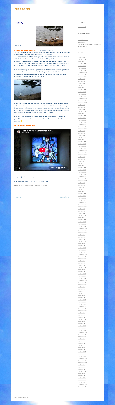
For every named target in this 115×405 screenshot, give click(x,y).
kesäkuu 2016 (81, 321)
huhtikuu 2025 (82, 92)
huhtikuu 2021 (82, 196)
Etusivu (16, 15)
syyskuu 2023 (81, 133)
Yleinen (34, 185)
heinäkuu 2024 (82, 111)
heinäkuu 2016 (82, 319)
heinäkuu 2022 (82, 163)
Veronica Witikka (82, 27)
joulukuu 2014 (82, 360)
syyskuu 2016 (81, 315)
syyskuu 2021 (81, 185)
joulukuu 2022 (82, 152)
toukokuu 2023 (82, 142)
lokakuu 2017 (81, 287)
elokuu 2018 (81, 265)
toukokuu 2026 (82, 64)
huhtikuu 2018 (82, 274)
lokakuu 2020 (81, 209)
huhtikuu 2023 (82, 144)
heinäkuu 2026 (82, 59)
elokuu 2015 (81, 343)
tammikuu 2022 (82, 176)
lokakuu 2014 (81, 365)
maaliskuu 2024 (82, 120)
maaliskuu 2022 (82, 172)
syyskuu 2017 (81, 289)
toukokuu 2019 (82, 246)
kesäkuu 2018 (81, 269)
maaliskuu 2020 (82, 224)
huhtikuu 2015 (82, 352)
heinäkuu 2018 (82, 267)
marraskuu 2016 (82, 310)
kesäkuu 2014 (81, 373)
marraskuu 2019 (82, 233)
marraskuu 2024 (82, 103)
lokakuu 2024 (81, 105)
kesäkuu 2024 (81, 113)
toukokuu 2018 (82, 271)
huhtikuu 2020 (82, 222)
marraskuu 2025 (82, 77)
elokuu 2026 (81, 57)
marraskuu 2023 (82, 129)
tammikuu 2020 (82, 228)
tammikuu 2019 (82, 254)
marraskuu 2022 (82, 155)
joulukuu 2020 (82, 204)
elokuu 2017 (81, 291)
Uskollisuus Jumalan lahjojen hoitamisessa (89, 44)
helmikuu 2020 (82, 226)
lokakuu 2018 (81, 261)
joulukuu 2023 (82, 126)
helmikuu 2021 (82, 200)
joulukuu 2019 (82, 230)
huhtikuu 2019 (82, 248)
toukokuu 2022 (82, 168)
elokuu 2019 (81, 239)
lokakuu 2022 (81, 157)
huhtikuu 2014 (82, 378)
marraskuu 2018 (82, 258)
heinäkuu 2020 (82, 215)
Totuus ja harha (82, 46)
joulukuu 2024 (82, 100)
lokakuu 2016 (81, 313)
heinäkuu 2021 (82, 189)
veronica (45, 185)
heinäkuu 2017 (82, 293)
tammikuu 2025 (82, 98)
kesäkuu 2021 (81, 191)
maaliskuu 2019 (82, 250)
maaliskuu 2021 (82, 198)
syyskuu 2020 (81, 211)
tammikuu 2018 (82, 280)
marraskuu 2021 (82, 181)
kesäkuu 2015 (81, 347)
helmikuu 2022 (82, 174)
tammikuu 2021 (82, 202)
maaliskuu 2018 (82, 276)
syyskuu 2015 (81, 341)
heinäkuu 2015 (82, 345)
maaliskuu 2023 (82, 146)
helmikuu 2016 (82, 330)
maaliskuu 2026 (82, 68)
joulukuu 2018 (82, 256)
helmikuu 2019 (82, 252)
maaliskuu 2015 (82, 354)
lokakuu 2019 (81, 235)
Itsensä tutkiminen (83, 40)
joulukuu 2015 (82, 334)
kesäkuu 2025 (81, 87)
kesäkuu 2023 (81, 139)
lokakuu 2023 (81, 131)
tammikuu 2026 (82, 72)
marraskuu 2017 (82, 284)
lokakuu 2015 (81, 339)
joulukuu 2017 (82, 282)
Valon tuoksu (22, 8)
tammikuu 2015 (82, 358)
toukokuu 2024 (82, 116)
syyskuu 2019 (81, 237)
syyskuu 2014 (81, 367)
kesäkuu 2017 (81, 295)
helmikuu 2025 (82, 96)
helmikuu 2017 (82, 304)
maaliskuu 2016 (82, 328)
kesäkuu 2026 (81, 61)
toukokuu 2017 (82, 297)
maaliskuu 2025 (82, 94)
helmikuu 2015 (82, 356)
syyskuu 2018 (81, 263)
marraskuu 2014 (82, 362)
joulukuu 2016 (82, 308)
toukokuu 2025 (82, 90)
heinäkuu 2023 (82, 137)
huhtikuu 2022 (82, 170)
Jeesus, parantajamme (84, 38)
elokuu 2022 (81, 161)
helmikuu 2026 (82, 70)
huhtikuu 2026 (82, 66)
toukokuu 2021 (82, 194)
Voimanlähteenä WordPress (21, 397)
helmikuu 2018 (82, 278)
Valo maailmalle (65, 197)
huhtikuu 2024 (82, 118)
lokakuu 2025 (81, 79)
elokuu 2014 (81, 369)
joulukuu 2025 (82, 74)
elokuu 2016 (81, 317)
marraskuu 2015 (82, 336)
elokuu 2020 (81, 213)
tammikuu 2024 (82, 124)
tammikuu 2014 (82, 384)
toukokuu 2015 (82, 349)
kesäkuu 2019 (81, 243)
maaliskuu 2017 (82, 302)
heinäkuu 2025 (82, 85)
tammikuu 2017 (82, 306)
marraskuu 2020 (82, 207)
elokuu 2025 (81, 83)
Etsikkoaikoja (81, 42)
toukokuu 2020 (82, 220)
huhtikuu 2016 (82, 326)
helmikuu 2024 (82, 122)
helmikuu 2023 (82, 148)
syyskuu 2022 (81, 159)
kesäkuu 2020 (81, 217)
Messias (17, 197)
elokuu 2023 (81, 135)
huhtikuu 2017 (82, 300)
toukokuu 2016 (82, 323)
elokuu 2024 (81, 109)
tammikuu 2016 (82, 332)
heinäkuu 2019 (82, 241)
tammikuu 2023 (82, 150)
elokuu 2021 (81, 187)
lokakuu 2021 (81, 183)
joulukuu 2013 (82, 386)
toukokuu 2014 (82, 375)
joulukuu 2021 (82, 178)
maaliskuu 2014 (82, 380)
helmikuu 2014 (82, 382)
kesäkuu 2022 (81, 165)
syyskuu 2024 (81, 107)
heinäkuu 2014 (82, 371)
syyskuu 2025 (81, 81)
